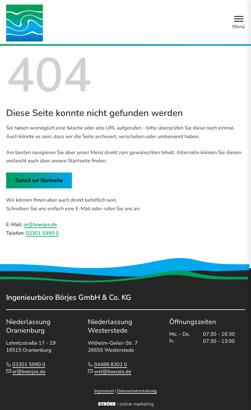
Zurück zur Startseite (39, 180)
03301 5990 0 (42, 233)
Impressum (104, 391)
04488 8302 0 (110, 364)
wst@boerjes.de (112, 371)
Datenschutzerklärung (137, 391)
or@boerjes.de (40, 224)
